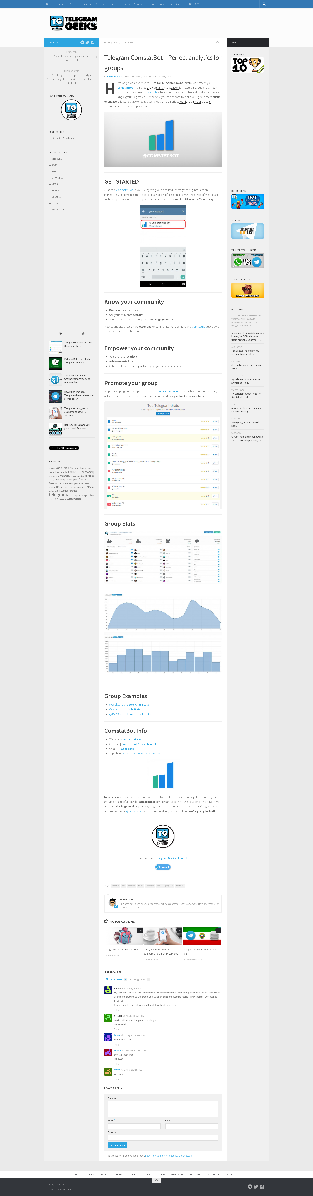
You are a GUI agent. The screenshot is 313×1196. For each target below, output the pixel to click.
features (64, 483)
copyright (52, 480)
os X (50, 491)
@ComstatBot (124, 190)
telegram (179, 885)
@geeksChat (117, 704)
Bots (48, 4)
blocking (60, 472)
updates (88, 495)
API (70, 468)
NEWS (55, 184)
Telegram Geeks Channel (171, 858)
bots (123, 885)
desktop (60, 479)
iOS (57, 487)
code (71, 476)
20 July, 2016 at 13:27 (134, 1016)
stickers (59, 491)
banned (51, 472)
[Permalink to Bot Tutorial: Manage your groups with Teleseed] (55, 429)
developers (72, 479)
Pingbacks (141, 979)
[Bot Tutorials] (247, 208)
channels (64, 475)
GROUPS (56, 196)
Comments (118, 979)
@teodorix (127, 749)
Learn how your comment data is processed (168, 1155)
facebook (54, 483)
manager (150, 885)
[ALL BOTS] (247, 237)
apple (74, 468)
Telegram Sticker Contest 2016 (121, 949)
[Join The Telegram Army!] (72, 119)
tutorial (70, 495)
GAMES (55, 190)
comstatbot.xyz (131, 739)
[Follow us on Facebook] (93, 42)
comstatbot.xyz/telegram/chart (142, 753)
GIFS (54, 171)
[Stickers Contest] (247, 297)
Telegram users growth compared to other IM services (76, 412)
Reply (116, 1009)
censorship (88, 472)
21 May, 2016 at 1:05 (134, 988)
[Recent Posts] (60, 333)
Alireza (117, 1050)
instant (52, 487)
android (62, 468)
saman (117, 1069)
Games (73, 4)
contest (89, 476)
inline (87, 484)
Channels (60, 4)
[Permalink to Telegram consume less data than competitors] (55, 347)
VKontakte (62, 499)
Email (168, 1120)
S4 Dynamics (65, 1189)
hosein (117, 1035)
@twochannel (117, 709)
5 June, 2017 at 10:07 (132, 1069)
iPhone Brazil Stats (138, 714)
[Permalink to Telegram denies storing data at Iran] (202, 936)
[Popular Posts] (83, 333)
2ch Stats (134, 709)
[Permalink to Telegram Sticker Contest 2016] (123, 936)
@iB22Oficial (116, 714)
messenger (76, 487)
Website (112, 1132)
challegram (54, 475)
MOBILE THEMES (60, 209)
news (84, 487)
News (115, 42)
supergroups (168, 885)
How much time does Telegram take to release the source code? (79, 395)
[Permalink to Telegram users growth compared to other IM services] (162, 936)
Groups (112, 4)
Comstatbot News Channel (139, 744)
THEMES (56, 203)
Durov (82, 479)
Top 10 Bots (157, 4)
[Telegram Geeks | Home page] (73, 23)
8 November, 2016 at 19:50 (135, 1050)
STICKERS (57, 158)
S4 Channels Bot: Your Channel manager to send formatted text (77, 379)
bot (67, 472)
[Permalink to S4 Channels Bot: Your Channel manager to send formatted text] (55, 379)
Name (111, 1120)
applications (82, 468)
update (79, 495)
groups (140, 885)
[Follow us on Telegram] (82, 42)
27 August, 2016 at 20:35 (134, 1035)
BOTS (54, 165)
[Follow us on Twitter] (87, 42)
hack (79, 483)
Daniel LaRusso (115, 76)
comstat (131, 885)
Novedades (140, 4)
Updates (125, 4)
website (153, 92)
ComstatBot (125, 87)
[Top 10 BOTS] (247, 71)
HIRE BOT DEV (191, 4)
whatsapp (74, 499)
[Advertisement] (73, 271)
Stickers (99, 4)
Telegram (127, 42)
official (90, 487)
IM (83, 483)
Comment (113, 1098)
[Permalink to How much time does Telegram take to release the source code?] (55, 396)
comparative (78, 476)
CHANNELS (57, 177)
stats (158, 885)
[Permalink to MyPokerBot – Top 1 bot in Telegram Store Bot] (55, 363)
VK (56, 499)
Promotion (173, 4)
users (52, 498)
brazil (79, 472)
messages (65, 487)
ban (90, 468)
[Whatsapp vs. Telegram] (247, 267)
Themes (86, 4)
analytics (115, 885)
